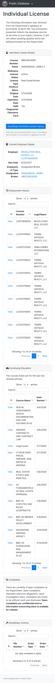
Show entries (26, 198)
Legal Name (40, 214)
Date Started (40, 399)
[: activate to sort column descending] (10, 213)
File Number (17, 645)
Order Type (31, 645)
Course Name (23, 400)
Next (44, 356)
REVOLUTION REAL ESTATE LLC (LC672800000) (31, 155)
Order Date (43, 645)
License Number (20, 213)
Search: (12, 203)
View (10, 221)
